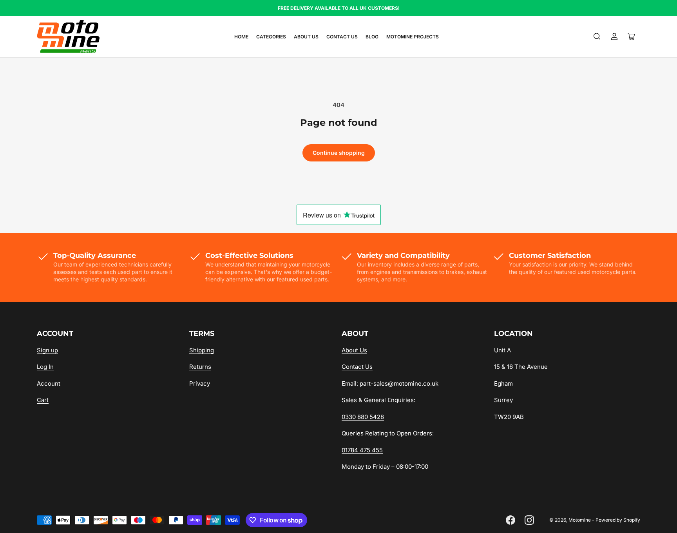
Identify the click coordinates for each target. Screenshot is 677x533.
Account (48, 383)
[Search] (597, 36)
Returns (200, 366)
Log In (45, 366)
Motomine (579, 520)
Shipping (201, 350)
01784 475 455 (362, 450)
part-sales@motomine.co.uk (399, 383)
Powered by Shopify (618, 520)
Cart (43, 400)
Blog (372, 37)
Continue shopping (339, 152)
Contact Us (342, 37)
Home (241, 37)
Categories (271, 37)
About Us (306, 37)
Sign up (47, 350)
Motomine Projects (412, 37)
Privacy (199, 383)
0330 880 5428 (363, 417)
